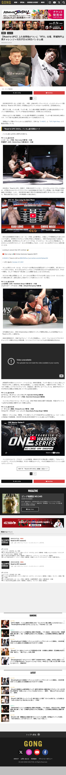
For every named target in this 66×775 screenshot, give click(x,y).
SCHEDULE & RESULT (32, 2)
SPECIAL (22, 2)
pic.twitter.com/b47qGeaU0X (38, 258)
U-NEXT (43, 121)
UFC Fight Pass (55, 121)
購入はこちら (30, 509)
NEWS (15, 2)
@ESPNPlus (24, 258)
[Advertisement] (33, 598)
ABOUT (16, 759)
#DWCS (5, 258)
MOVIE (43, 2)
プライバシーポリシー (45, 759)
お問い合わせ (25, 759)
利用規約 (34, 759)
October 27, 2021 (17, 262)
